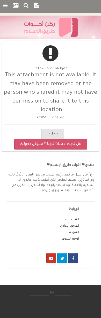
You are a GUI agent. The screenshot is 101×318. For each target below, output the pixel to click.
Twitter (62, 258)
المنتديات (72, 219)
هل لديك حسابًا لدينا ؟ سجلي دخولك (51, 144)
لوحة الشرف (70, 239)
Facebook (73, 258)
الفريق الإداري (69, 226)
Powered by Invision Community (50, 310)
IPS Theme (39, 293)
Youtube (51, 258)
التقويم (74, 232)
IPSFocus (63, 293)
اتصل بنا (53, 134)
